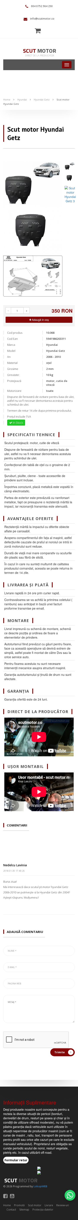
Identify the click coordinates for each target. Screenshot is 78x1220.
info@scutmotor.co (42, 18)
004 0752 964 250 (42, 6)
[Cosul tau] (39, 30)
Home (6, 99)
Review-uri (62, 1205)
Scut (39, 50)
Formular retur (16, 1160)
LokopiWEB (40, 1186)
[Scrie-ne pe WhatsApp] (70, 1195)
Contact (11, 1209)
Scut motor (34, 1205)
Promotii (19, 1205)
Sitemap (24, 1209)
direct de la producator (39, 55)
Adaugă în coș (40, 319)
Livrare (49, 1205)
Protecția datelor (42, 1209)
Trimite (59, 1052)
